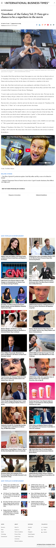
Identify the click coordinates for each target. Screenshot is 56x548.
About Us (17, 527)
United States (31, 536)
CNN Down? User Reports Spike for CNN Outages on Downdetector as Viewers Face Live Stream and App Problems (13, 282)
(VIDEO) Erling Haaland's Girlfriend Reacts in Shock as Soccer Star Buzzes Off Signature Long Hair (41, 306)
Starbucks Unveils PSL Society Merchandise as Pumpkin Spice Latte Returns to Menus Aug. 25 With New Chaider (13, 427)
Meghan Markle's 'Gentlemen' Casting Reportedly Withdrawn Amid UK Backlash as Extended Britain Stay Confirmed (13, 330)
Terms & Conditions (19, 531)
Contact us (17, 529)
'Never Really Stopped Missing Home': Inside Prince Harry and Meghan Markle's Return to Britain (13, 402)
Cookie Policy (17, 536)
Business (3, 527)
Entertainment (4, 536)
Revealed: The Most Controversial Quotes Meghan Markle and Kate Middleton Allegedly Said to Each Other (13, 306)
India (29, 529)
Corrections (17, 538)
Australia (30, 527)
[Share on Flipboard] (45, 25)
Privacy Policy (18, 534)
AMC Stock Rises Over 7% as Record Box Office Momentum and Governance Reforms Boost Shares (41, 451)
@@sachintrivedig (16, 23)
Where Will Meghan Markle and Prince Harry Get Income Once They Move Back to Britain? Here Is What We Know (41, 282)
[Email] (50, 25)
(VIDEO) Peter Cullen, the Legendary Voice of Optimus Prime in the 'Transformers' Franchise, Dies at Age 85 (41, 378)
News (2, 529)
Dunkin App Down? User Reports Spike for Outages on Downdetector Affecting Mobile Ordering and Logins (41, 402)
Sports (2, 531)
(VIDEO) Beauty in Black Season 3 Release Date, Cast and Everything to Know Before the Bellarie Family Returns (41, 475)
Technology (3, 534)
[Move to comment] (53, 25)
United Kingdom (31, 534)
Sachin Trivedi (6, 23)
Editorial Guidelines (41, 195)
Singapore (30, 531)
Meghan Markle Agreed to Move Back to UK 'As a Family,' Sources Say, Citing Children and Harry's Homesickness (42, 330)
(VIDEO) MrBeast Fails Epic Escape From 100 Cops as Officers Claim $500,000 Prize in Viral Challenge (41, 354)
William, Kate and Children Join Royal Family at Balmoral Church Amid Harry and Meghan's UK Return (13, 258)
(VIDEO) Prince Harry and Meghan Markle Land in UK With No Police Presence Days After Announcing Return (42, 258)
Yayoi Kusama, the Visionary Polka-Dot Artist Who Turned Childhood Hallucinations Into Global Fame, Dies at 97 (13, 378)
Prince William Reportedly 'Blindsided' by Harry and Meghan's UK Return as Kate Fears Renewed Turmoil (13, 354)
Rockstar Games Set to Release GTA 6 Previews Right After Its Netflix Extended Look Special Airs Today (13, 475)
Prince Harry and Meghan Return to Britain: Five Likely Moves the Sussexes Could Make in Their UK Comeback (42, 427)
